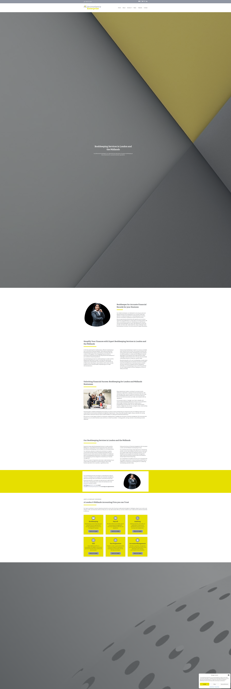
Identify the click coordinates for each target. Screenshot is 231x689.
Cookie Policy (211, 686)
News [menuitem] (135, 7)
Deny (214, 684)
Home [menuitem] (119, 7)
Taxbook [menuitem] (140, 7)
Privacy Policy (217, 686)
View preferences (224, 684)
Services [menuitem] (129, 7)
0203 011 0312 (88, 1)
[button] (228, 675)
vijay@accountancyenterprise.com (92, 486)
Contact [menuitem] (145, 7)
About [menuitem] (124, 7)
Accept (204, 684)
